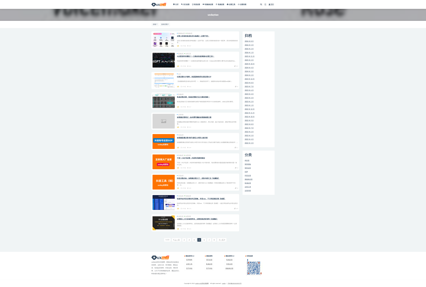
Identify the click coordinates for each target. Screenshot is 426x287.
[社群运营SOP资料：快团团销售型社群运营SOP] (164, 87)
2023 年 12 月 (249, 79)
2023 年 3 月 (249, 98)
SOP (176, 4)
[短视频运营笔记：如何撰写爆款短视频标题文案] (164, 121)
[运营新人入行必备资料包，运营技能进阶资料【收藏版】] (164, 222)
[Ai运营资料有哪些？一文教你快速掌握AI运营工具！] (164, 60)
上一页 (177, 240)
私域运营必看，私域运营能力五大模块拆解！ (193, 97)
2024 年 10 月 (249, 64)
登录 (272, 4)
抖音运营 (197, 4)
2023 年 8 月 (249, 83)
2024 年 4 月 (249, 68)
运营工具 (232, 4)
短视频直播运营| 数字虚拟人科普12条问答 (192, 138)
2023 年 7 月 (249, 86)
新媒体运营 (209, 4)
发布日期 (164, 24)
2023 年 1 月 (249, 105)
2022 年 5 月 (249, 135)
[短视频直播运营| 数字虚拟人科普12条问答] (164, 141)
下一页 (221, 240)
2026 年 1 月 (249, 52)
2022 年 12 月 (249, 109)
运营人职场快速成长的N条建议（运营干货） (193, 36)
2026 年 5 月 (249, 45)
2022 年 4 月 (249, 139)
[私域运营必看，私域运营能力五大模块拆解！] (164, 100)
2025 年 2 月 (249, 60)
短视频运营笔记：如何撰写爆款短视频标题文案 (194, 117)
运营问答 (243, 4)
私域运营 (221, 4)
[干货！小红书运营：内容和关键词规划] (164, 161)
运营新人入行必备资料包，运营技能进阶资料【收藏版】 (197, 219)
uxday (224, 283)
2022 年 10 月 (249, 117)
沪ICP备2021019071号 (235, 283)
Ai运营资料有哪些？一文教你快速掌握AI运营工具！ (195, 56)
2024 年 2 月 (249, 75)
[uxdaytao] (178, 46)
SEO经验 (248, 164)
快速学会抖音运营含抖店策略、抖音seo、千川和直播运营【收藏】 (201, 199)
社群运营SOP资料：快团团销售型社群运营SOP (194, 77)
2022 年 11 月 (249, 113)
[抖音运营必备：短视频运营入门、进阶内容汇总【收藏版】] (164, 182)
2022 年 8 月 (249, 124)
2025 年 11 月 (249, 56)
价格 (154, 24)
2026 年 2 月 (249, 49)
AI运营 (247, 160)
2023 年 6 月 (249, 90)
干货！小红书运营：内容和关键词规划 (191, 158)
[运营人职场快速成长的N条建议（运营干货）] (164, 39)
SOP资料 (189, 260)
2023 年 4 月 (249, 94)
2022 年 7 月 (249, 128)
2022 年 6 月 (249, 132)
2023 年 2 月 (249, 101)
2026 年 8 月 (249, 41)
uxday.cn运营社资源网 (202, 283)
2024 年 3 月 (249, 71)
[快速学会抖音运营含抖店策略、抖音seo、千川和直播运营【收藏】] (164, 202)
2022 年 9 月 (249, 120)
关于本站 (189, 268)
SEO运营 (186, 4)
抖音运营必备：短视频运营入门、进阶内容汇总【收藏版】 (198, 178)
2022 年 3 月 (249, 143)
